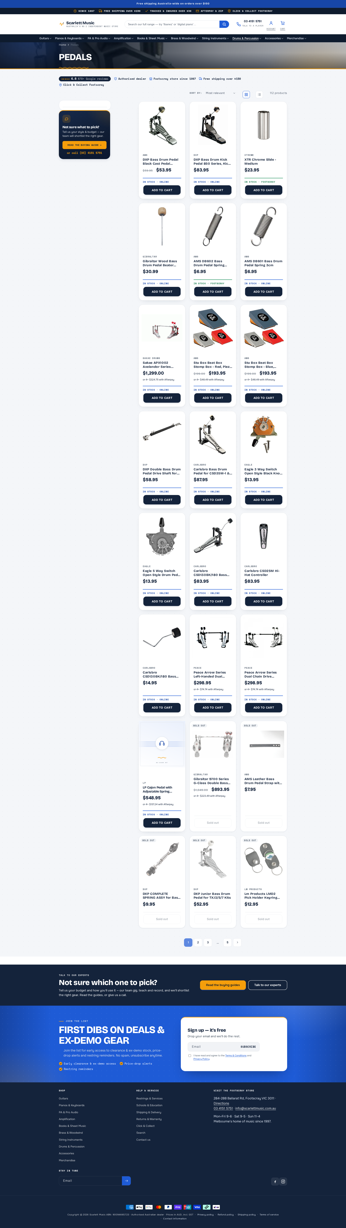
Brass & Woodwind (71, 1132)
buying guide (84, 145)
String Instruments (70, 1139)
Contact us (143, 1139)
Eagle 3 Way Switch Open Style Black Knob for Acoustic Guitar (263, 471)
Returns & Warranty (149, 1119)
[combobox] (172, 24)
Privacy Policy (201, 1059)
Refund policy (226, 1214)
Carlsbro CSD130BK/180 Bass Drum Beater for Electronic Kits (159, 675)
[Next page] (237, 942)
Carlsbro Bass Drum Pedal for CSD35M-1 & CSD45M (212, 471)
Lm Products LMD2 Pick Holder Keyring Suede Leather (260, 896)
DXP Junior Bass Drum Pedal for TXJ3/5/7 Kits (212, 896)
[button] (45, 38)
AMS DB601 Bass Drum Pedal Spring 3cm (263, 263)
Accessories (66, 1153)
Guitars (63, 1098)
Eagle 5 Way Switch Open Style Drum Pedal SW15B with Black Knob (162, 573)
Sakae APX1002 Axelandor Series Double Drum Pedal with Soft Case (158, 365)
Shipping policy (247, 1214)
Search (140, 1132)
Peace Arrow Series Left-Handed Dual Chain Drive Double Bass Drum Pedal (210, 675)
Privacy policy (205, 1214)
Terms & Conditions (235, 1055)
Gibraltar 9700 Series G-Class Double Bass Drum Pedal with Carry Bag (212, 781)
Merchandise (67, 1160)
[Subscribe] (126, 1180)
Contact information (175, 1218)
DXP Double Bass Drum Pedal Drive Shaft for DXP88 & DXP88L (162, 471)
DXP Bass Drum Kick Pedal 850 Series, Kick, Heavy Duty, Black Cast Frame (213, 161)
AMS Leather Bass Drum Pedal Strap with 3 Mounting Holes (263, 781)
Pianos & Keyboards (71, 1105)
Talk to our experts (267, 985)
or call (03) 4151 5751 (84, 153)
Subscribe (248, 1047)
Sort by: (196, 93)
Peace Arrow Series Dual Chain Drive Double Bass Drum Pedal (260, 675)
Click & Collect (145, 1126)
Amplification (67, 1119)
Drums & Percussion (71, 1146)
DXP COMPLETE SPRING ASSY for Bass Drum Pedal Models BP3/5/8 (161, 896)
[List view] (259, 94)
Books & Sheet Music (72, 1126)
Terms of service (269, 1214)
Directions (221, 1103)
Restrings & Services (149, 1098)
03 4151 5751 (223, 1108)
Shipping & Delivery (148, 1112)
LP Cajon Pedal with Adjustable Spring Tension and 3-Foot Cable (162, 789)
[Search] (224, 24)
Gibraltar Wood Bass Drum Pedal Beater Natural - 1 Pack (160, 263)
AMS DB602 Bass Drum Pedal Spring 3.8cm (209, 263)
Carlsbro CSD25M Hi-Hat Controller (262, 573)
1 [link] (188, 942)
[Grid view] (246, 94)
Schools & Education (149, 1105)
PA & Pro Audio (68, 1112)
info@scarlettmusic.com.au (255, 1108)
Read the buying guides (223, 985)
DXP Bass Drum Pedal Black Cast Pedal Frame (160, 161)
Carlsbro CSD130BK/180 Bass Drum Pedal (210, 573)
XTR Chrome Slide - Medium (260, 161)
